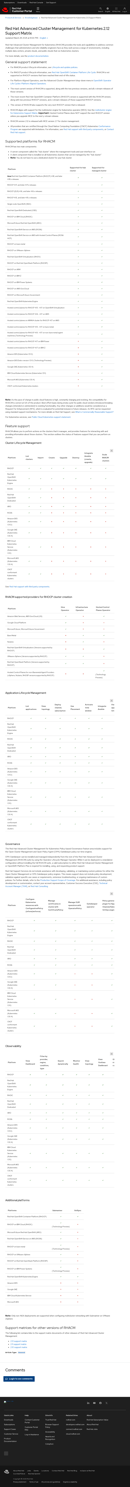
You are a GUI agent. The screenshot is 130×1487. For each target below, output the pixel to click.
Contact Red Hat (58, 1471)
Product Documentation (10, 1439)
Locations (45, 1471)
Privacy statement (19, 1482)
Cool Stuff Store (19, 1474)
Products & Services (13, 18)
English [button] (43, 38)
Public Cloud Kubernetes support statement (51, 417)
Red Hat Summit (34, 1474)
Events (36, 1471)
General (21, 1353)
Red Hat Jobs (92, 1429)
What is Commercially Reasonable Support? (94, 412)
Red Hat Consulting (39, 886)
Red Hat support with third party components (83, 129)
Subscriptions (9, 2)
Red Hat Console (36, 2)
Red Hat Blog (72, 1471)
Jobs (29, 1471)
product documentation (38, 56)
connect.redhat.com (74, 1429)
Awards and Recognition (50, 1437)
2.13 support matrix (18, 1341)
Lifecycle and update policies (64, 67)
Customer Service (11, 1434)
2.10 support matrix (18, 1347)
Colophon (49, 1444)
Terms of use (33, 1482)
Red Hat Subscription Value (97, 1420)
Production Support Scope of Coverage (57, 880)
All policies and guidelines (50, 1482)
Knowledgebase (31, 18)
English (107, 11)
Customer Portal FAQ (31, 1428)
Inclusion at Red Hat (87, 1471)
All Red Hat (116, 11)
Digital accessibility (70, 1482)
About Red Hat (93, 1424)
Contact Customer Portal (32, 1421)
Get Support (51, 2)
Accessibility (50, 1432)
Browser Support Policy (52, 1425)
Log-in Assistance (32, 1434)
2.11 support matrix (18, 1344)
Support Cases (10, 1429)
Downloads (22, 2)
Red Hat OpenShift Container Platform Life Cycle (74, 72)
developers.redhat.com (75, 1424)
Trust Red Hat (50, 1420)
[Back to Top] (127, 1482)
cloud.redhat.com (73, 1434)
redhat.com (70, 1420)
